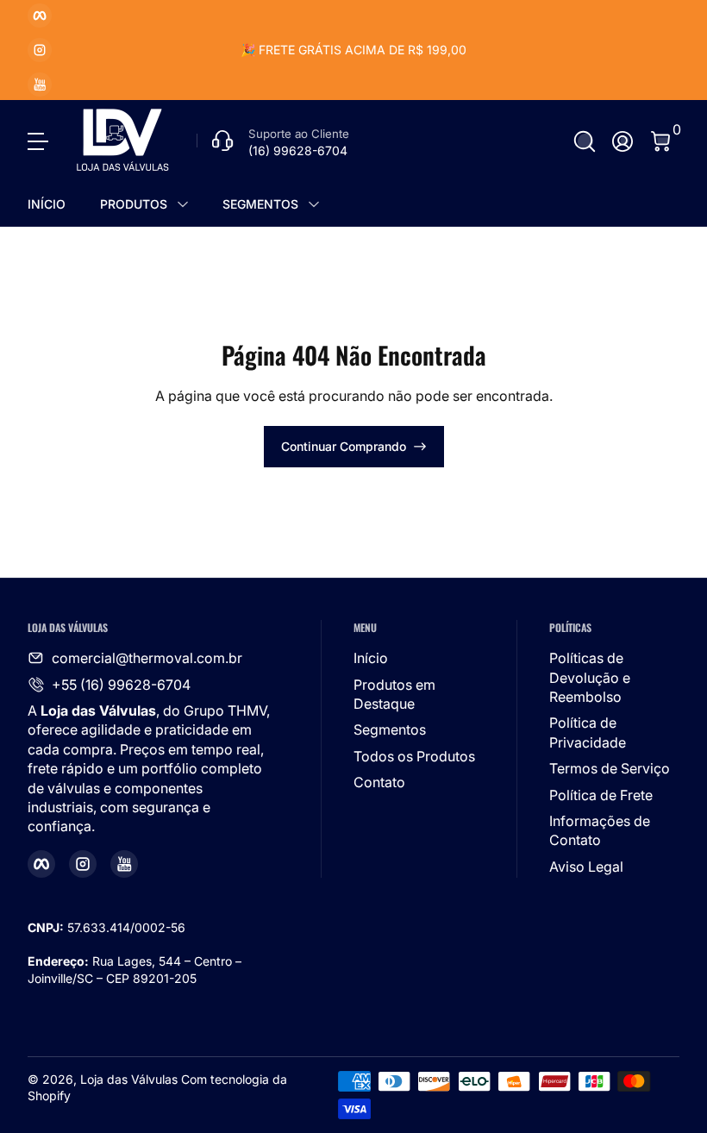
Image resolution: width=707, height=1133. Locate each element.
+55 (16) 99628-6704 (121, 684)
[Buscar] (585, 141)
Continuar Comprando (343, 446)
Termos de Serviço (609, 768)
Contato (379, 782)
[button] (585, 141)
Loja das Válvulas (129, 1079)
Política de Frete (601, 795)
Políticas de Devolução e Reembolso (589, 677)
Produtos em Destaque (394, 694)
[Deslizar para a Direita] (615, 50)
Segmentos (390, 729)
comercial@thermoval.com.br (147, 658)
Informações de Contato (599, 830)
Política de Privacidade (587, 732)
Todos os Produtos (414, 756)
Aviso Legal (586, 866)
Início (371, 658)
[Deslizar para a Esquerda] (91, 50)
